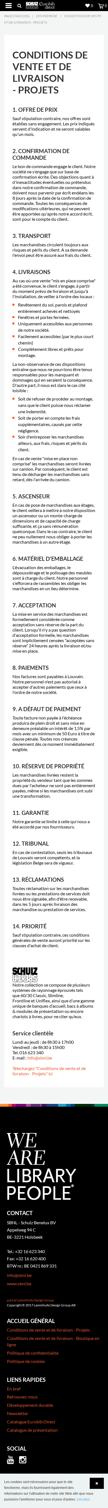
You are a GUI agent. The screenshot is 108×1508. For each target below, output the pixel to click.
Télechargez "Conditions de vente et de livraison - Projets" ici (49, 1071)
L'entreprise (46, 16)
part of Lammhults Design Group (30, 1300)
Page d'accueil (17, 16)
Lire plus (83, 1499)
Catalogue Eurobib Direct (31, 1421)
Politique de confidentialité (32, 1352)
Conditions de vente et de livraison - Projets (48, 1329)
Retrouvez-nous (22, 1396)
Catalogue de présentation (32, 1430)
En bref (13, 1388)
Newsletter (17, 1413)
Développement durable (30, 1405)
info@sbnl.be (39, 1057)
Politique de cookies (26, 1361)
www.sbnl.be (19, 1283)
